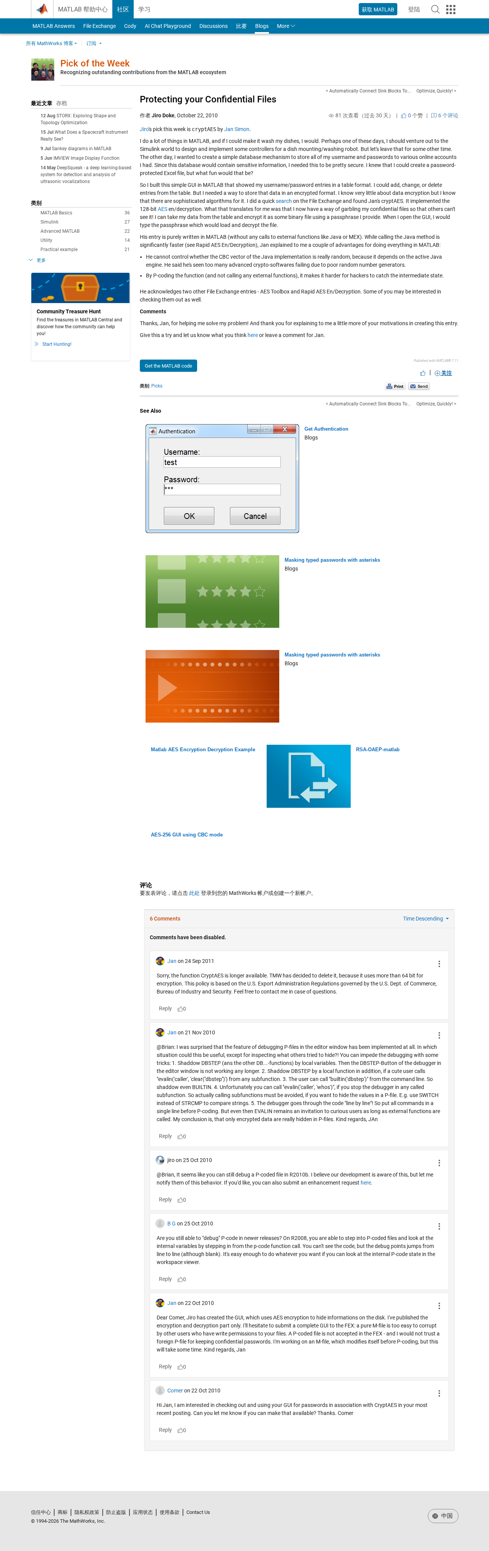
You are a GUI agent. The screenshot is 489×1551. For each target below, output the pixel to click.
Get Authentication (326, 429)
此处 (194, 893)
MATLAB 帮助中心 (83, 9)
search (284, 201)
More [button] (283, 26)
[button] (435, 9)
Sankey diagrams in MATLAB (81, 148)
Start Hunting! (56, 344)
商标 (63, 1512)
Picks (156, 386)
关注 (446, 373)
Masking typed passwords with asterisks (332, 560)
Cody (130, 26)
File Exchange (99, 26)
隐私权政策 (86, 1512)
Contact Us (198, 1512)
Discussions (213, 26)
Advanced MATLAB (85, 231)
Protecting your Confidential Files (208, 99)
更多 (41, 260)
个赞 (415, 115)
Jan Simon (236, 129)
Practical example (85, 249)
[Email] (419, 386)
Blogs (262, 26)
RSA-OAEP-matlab (378, 749)
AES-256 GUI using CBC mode (187, 835)
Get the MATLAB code (168, 366)
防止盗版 (116, 1512)
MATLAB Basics (85, 213)
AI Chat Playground (168, 26)
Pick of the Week (95, 63)
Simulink (85, 222)
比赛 (241, 26)
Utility (85, 240)
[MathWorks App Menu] (450, 9)
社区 (123, 9)
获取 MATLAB (378, 9)
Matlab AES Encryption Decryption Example (203, 749)
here (253, 335)
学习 (144, 9)
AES (162, 209)
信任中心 (41, 1512)
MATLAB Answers (53, 26)
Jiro (144, 129)
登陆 (416, 12)
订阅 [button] (91, 43)
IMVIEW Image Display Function (86, 158)
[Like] (423, 373)
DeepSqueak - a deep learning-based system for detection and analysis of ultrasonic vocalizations (85, 174)
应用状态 (143, 1512)
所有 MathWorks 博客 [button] (49, 43)
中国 (446, 1515)
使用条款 (170, 1512)
